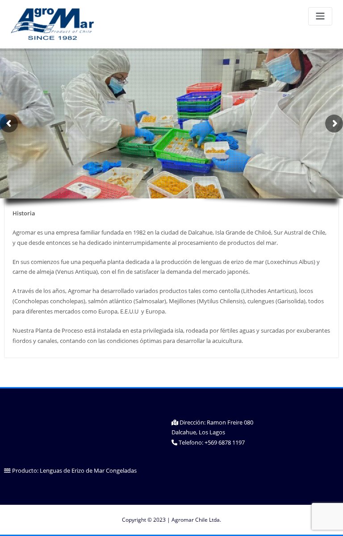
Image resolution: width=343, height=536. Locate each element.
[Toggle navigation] (320, 16)
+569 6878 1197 (225, 442)
